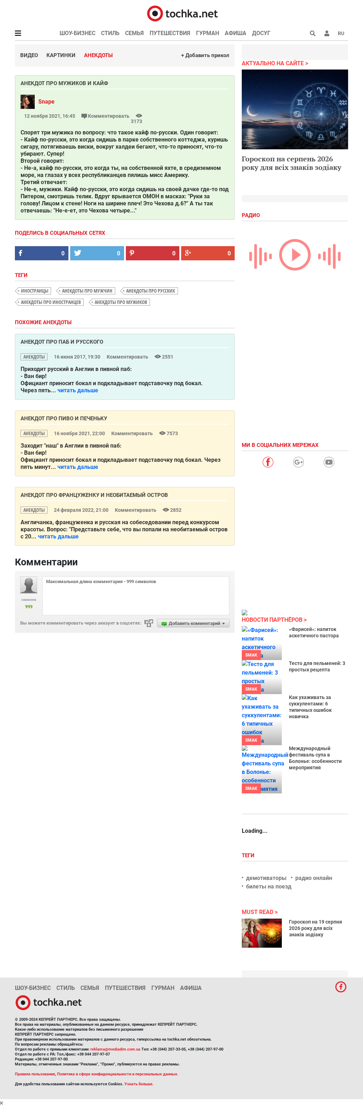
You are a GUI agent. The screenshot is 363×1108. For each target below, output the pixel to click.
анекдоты (34, 356)
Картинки (61, 55)
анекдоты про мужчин (87, 290)
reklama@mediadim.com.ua (115, 1049)
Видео (29, 55)
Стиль (110, 33)
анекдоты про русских (150, 290)
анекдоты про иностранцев (51, 302)
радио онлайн (313, 878)
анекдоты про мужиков (121, 302)
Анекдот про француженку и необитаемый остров (94, 495)
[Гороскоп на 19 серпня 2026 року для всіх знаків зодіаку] (262, 933)
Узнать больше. (138, 1084)
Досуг (261, 33)
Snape (46, 101)
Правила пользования (35, 1074)
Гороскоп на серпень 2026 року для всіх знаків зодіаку (291, 163)
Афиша (235, 33)
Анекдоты (98, 55)
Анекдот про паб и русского (62, 342)
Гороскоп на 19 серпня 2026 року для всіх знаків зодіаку (315, 928)
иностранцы (34, 290)
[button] (327, 33)
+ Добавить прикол (205, 55)
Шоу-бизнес (77, 33)
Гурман (207, 33)
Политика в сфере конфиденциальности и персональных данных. (117, 1074)
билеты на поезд (268, 886)
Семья (134, 33)
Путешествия (170, 33)
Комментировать (108, 116)
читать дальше (77, 390)
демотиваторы (266, 878)
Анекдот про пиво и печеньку (64, 418)
